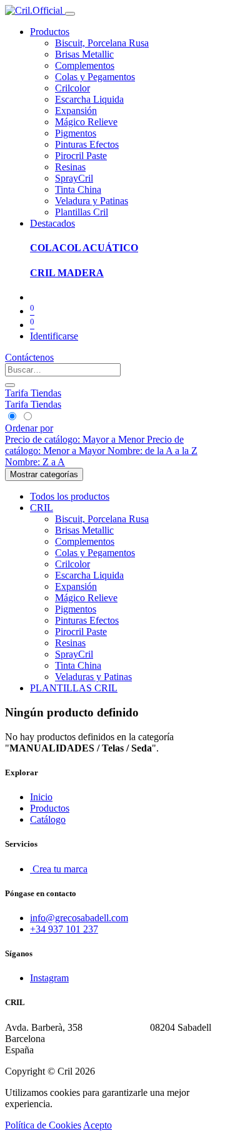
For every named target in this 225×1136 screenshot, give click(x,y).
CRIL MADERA (67, 272)
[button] (29, 428)
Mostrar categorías (44, 474)
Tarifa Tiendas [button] (33, 393)
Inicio (41, 797)
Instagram (49, 978)
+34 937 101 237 (64, 929)
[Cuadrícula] (13, 416)
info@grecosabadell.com (79, 917)
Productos (49, 808)
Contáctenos (29, 357)
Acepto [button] (97, 1125)
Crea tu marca (59, 869)
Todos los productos (69, 496)
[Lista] (27, 416)
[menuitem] (102, 43)
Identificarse (54, 336)
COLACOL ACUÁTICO (84, 247)
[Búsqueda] (10, 385)
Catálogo (48, 819)
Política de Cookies (43, 1125)
